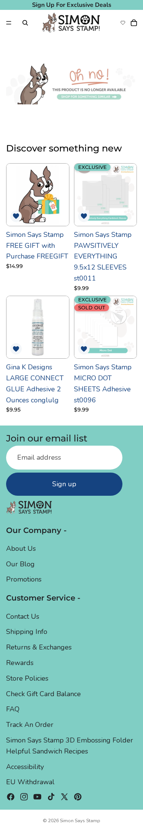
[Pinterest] (77, 797)
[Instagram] (24, 797)
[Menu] (9, 23)
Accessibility (25, 766)
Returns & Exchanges (39, 647)
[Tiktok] (51, 797)
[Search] (25, 22)
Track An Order (29, 725)
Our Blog (20, 564)
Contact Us (22, 616)
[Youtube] (37, 797)
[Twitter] (64, 797)
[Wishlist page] (122, 22)
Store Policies (27, 678)
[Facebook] (10, 797)
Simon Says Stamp (80, 821)
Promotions (24, 579)
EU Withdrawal (30, 782)
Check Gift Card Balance (43, 693)
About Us (21, 548)
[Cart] (133, 22)
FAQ (12, 709)
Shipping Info (26, 632)
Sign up (64, 484)
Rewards (20, 662)
